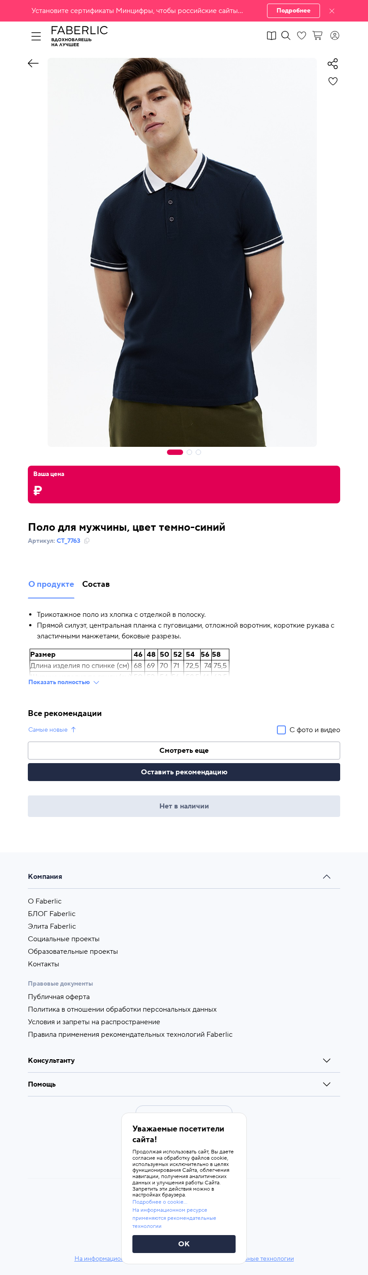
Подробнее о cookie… (159, 1202)
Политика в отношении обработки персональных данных (122, 1009)
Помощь (42, 1084)
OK (184, 1244)
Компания (45, 876)
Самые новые (48, 730)
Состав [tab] (96, 584)
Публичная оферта (59, 996)
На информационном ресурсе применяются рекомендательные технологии (174, 1218)
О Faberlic (44, 901)
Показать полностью (59, 682)
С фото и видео (314, 729)
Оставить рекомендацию (184, 772)
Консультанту (51, 1060)
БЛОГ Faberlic (51, 913)
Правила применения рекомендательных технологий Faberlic (130, 1034)
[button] (184, 11)
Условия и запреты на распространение (94, 1021)
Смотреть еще (184, 750)
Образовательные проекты (73, 951)
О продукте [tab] (51, 584)
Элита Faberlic (52, 926)
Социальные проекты (64, 938)
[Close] (332, 10)
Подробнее (293, 11)
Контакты (43, 964)
